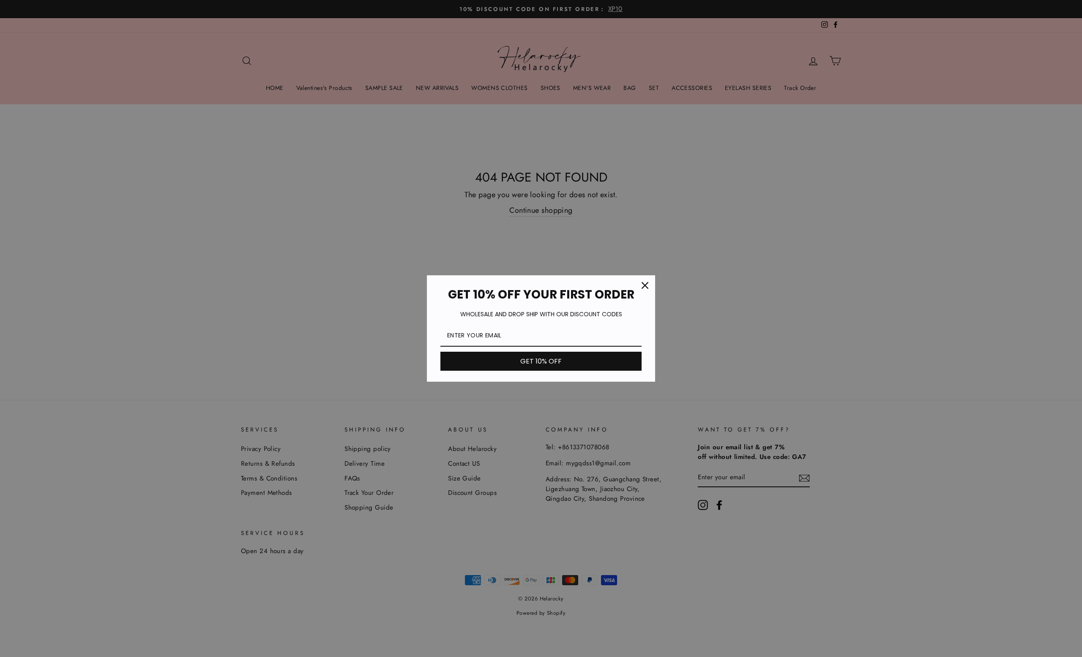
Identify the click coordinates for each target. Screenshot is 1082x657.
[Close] (645, 285)
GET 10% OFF (541, 361)
